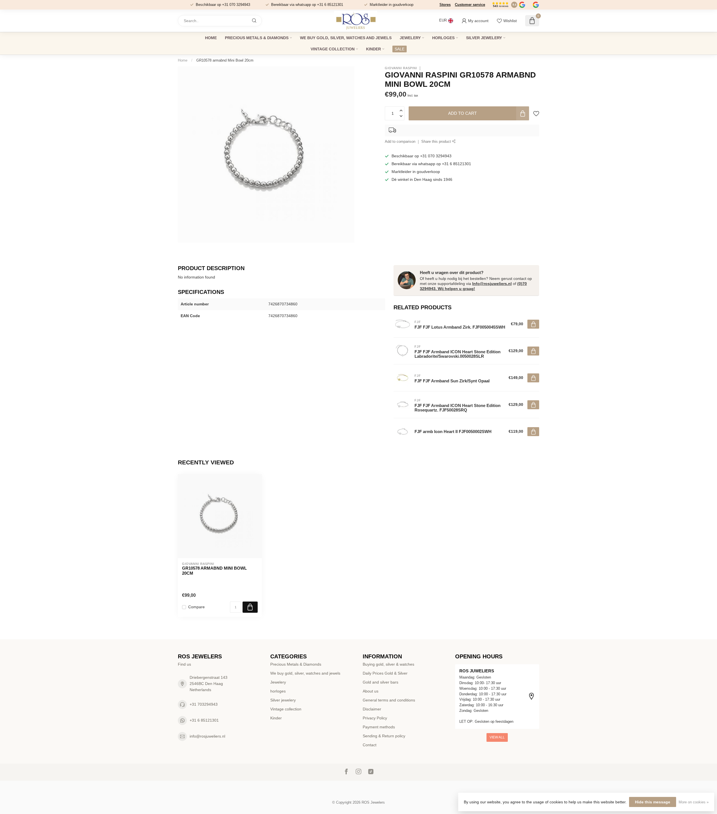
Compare (196, 607)
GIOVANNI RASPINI (401, 68)
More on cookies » (694, 802)
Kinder (373, 49)
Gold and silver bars (380, 682)
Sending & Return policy (384, 736)
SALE (399, 49)
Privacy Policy (375, 718)
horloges (443, 38)
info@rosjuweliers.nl (207, 736)
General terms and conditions (389, 700)
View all (497, 737)
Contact (369, 745)
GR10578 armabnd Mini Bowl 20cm (224, 60)
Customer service (470, 5)
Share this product (436, 142)
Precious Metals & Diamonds (256, 38)
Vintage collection (333, 49)
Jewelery (410, 38)
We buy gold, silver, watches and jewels (346, 38)
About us (370, 691)
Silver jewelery (484, 38)
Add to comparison (400, 142)
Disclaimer (372, 709)
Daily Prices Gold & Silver (385, 673)
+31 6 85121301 (204, 720)
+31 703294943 (204, 704)
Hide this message (652, 802)
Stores (445, 5)
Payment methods (379, 727)
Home (211, 38)
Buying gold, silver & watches (388, 664)
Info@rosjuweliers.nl (492, 283)
